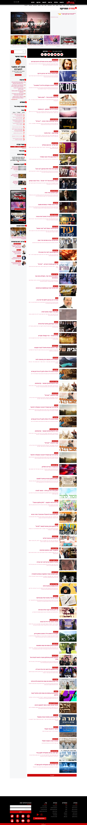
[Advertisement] (43, 787)
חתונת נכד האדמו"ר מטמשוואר (17, 136)
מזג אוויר (30, 5)
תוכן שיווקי (65, 816)
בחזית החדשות (74, 807)
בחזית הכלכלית (74, 811)
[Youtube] (23, 821)
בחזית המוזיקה (74, 816)
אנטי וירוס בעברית (44, 809)
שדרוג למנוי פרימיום (53, 809)
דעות (45, 5)
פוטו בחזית (50, 5)
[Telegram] (23, 816)
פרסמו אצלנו (55, 813)
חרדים (67, 5)
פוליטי (64, 5)
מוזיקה (39, 5)
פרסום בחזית (44, 806)
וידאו (66, 806)
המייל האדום (55, 811)
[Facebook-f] (17, 816)
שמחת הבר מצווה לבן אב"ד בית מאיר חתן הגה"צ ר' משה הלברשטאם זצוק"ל (17, 114)
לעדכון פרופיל (18, 75)
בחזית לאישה (75, 813)
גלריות (66, 811)
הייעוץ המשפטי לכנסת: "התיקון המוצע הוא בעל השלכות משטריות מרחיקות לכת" (17, 130)
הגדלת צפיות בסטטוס (43, 811)
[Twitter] (12, 816)
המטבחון (65, 813)
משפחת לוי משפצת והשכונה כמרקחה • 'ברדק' (18, 124)
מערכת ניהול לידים (43, 807)
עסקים (57, 5)
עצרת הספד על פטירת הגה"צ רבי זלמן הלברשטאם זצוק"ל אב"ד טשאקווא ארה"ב (17, 121)
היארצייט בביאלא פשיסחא (18, 133)
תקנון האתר (55, 814)
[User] (12, 821)
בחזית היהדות (74, 814)
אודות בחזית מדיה (54, 816)
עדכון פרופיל (55, 806)
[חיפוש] (12, 51)
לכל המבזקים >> (14, 99)
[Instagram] (28, 821)
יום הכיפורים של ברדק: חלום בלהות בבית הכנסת (18, 118)
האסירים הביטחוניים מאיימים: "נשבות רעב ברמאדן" (18, 139)
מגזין (54, 5)
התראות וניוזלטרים (54, 807)
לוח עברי (25, 5)
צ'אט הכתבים (72, 5)
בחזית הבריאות (74, 809)
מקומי (60, 5)
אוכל (42, 5)
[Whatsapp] (28, 816)
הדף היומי (35, 5)
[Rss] (17, 821)
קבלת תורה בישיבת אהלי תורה (17, 127)
